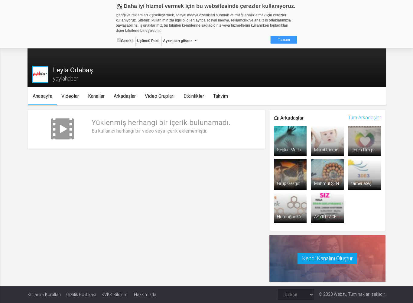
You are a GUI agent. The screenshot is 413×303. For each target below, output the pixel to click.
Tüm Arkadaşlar (364, 117)
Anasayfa (42, 96)
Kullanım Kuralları (44, 294)
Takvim (220, 96)
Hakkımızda (145, 294)
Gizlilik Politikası (81, 294)
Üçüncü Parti (148, 41)
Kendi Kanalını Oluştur (327, 258)
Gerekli (127, 41)
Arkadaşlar (125, 96)
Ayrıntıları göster (177, 41)
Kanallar (96, 96)
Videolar (70, 96)
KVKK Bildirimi (115, 294)
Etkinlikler (194, 96)
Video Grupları (159, 96)
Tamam (284, 40)
